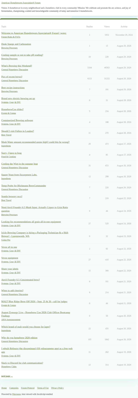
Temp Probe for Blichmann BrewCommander (23, 185)
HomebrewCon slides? (12, 109)
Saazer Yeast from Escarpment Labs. (19, 174)
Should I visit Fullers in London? (17, 131)
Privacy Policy (57, 388)
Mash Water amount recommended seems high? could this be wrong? (35, 142)
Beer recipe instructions (13, 87)
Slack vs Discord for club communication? (22, 363)
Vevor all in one (9, 247)
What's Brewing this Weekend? (16, 65)
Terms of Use (43, 388)
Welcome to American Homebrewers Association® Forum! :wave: (33, 33)
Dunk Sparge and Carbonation (16, 44)
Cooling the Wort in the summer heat (19, 163)
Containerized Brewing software (17, 120)
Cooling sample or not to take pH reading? (22, 55)
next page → (7, 376)
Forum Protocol (27, 388)
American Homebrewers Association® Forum (20, 3)
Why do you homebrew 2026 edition (19, 337)
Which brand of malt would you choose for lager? (25, 326)
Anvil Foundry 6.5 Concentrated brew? (20, 279)
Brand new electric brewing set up (18, 98)
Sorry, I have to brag (11, 153)
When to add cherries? (12, 290)
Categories (13, 388)
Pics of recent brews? (11, 76)
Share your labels (9, 268)
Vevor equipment (9, 258)
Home (4, 388)
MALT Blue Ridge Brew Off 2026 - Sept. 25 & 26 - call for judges (34, 301)
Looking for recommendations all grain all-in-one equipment (31, 221)
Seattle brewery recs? (11, 196)
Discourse (16, 394)
